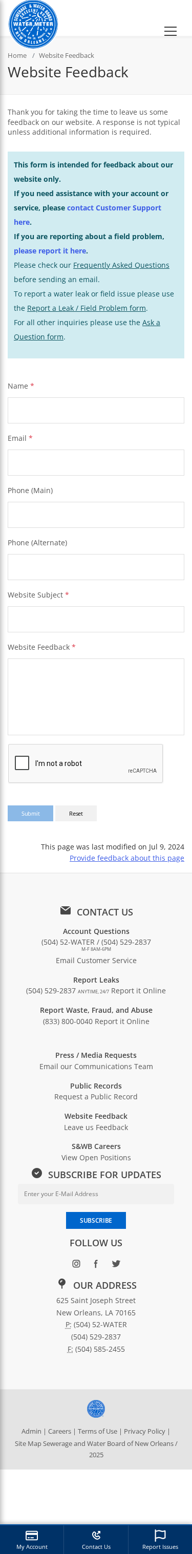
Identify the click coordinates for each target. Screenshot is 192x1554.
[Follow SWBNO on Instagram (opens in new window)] (76, 1266)
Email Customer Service (96, 960)
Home (17, 55)
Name (18, 386)
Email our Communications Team (96, 1066)
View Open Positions (96, 1157)
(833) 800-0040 (68, 1021)
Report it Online (138, 990)
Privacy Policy (144, 1431)
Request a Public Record (96, 1096)
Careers (59, 1431)
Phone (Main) (30, 490)
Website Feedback (42, 647)
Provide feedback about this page (127, 858)
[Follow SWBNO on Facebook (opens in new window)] (96, 1266)
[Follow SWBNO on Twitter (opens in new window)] (116, 1266)
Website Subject (38, 595)
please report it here (50, 251)
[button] (170, 18)
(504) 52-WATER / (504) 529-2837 (96, 944)
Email (17, 438)
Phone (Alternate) (37, 542)
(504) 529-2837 (67, 990)
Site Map (28, 1443)
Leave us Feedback (96, 1127)
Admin (31, 1431)
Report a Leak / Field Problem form (86, 308)
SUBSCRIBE (96, 1220)
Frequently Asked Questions (121, 265)
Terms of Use (97, 1431)
